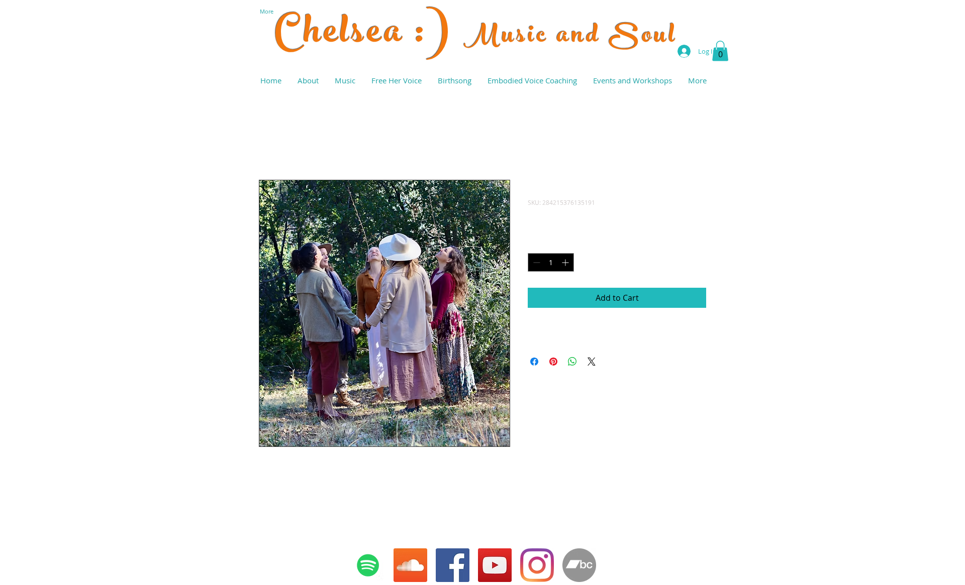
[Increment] (566, 262)
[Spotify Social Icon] (368, 565)
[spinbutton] (551, 262)
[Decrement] (535, 262)
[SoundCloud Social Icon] (410, 565)
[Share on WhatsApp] (572, 362)
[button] (720, 51)
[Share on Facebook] (534, 362)
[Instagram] (537, 565)
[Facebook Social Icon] (452, 565)
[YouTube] (495, 565)
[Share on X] (592, 362)
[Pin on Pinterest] (553, 362)
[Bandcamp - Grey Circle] (579, 565)
